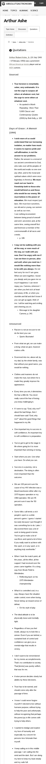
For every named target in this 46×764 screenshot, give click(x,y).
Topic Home (10, 29)
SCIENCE (34, 10)
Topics (14, 42)
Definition (9, 35)
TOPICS (13, 10)
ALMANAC (23, 10)
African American (16, 64)
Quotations (33, 29)
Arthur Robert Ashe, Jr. (19, 57)
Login (41, 3)
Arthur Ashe (22, 42)
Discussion (22, 29)
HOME (5, 10)
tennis (26, 64)
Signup (33, 3)
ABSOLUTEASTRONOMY (19, 4)
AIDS (11, 68)
